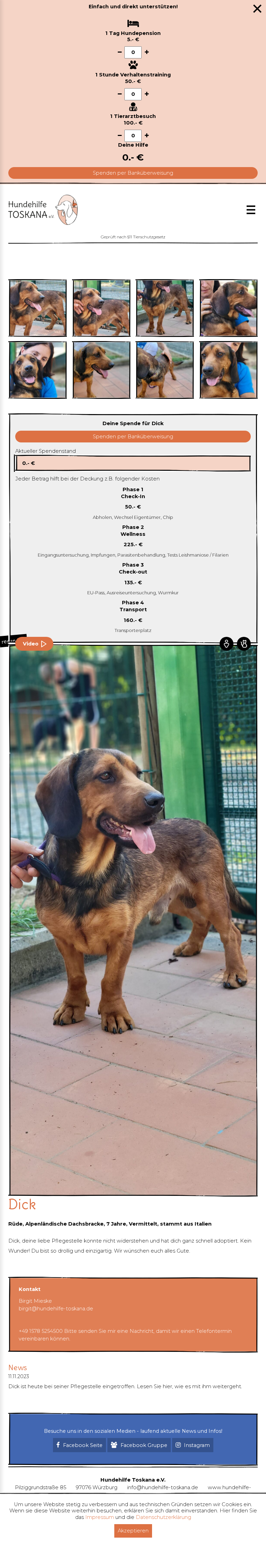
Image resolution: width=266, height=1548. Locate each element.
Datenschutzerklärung (163, 1517)
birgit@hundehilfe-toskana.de (56, 1309)
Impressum (99, 1517)
